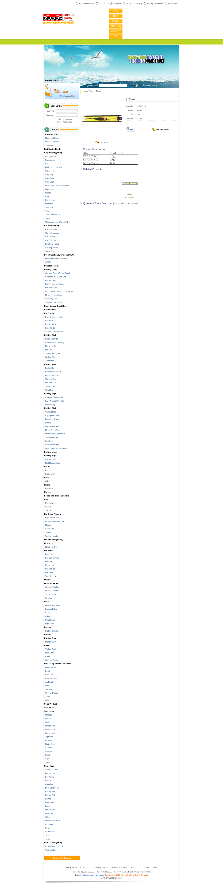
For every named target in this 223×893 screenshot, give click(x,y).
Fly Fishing (49, 313)
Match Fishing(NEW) (53, 540)
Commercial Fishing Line (55, 277)
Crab (46, 613)
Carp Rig (48, 174)
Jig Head (48, 682)
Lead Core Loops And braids (56, 185)
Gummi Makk (50, 733)
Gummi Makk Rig (52, 375)
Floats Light (49, 474)
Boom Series (50, 667)
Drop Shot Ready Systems (56, 258)
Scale (47, 828)
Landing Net (49, 328)
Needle (47, 193)
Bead (47, 671)
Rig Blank (48, 824)
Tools (47, 218)
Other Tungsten (51, 142)
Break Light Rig (51, 339)
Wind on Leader (51, 536)
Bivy (46, 164)
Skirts (47, 835)
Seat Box (48, 207)
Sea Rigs (48, 441)
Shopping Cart (69, 96)
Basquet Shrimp (51, 558)
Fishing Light (50, 452)
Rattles (47, 634)
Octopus (48, 740)
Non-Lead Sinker (52, 138)
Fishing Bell (49, 795)
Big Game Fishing (52, 514)
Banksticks (49, 160)
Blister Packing (51, 631)
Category (116, 21)
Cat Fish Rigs (50, 229)
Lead (46, 806)
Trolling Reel (50, 649)
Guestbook (173, 3)
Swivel (47, 532)
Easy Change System (54, 401)
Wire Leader (50, 850)
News (115, 16)
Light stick (49, 624)
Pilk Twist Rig (50, 383)
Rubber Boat (50, 638)
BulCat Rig (49, 368)
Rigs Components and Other (57, 664)
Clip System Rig (51, 415)
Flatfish (47, 423)
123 (45, 853)
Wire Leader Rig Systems (55, 448)
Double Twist (50, 726)
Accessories (50, 156)
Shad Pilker (49, 620)
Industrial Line (50, 288)
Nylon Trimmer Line (53, 295)
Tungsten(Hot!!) (51, 134)
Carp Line (48, 189)
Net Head (48, 572)
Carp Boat (49, 178)
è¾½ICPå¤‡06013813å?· (111, 878)
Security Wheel (51, 248)
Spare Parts (49, 251)
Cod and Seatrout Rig (53, 397)
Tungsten (48, 145)
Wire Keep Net (50, 576)
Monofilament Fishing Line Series (58, 291)
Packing (48, 627)
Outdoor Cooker (51, 587)
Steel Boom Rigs (51, 445)
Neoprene (48, 543)
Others (47, 580)
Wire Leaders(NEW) (53, 843)
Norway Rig (49, 404)
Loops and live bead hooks (56, 496)
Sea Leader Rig (51, 437)
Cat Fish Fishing (51, 226)
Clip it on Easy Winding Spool (57, 273)
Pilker (46, 602)
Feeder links (50, 324)
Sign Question (120, 203)
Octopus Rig (50, 379)
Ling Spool (49, 802)
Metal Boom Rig (51, 426)
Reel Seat (48, 653)
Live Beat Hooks (51, 244)
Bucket (47, 780)
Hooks (47, 485)
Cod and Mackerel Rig (54, 342)
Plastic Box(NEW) (52, 821)
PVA (46, 196)
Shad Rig (48, 390)
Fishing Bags (50, 456)
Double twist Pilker (52, 605)
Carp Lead (49, 182)
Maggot (48, 715)
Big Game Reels (51, 518)
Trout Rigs (49, 361)
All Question (133, 203)
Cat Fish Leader (51, 233)
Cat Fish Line (50, 240)
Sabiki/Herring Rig (52, 353)
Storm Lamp (50, 594)
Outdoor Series (51, 583)
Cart (115, 36)
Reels (46, 645)
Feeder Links (50, 310)
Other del (48, 813)
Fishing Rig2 (50, 364)
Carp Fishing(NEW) (53, 153)
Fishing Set (49, 791)
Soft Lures (49, 711)
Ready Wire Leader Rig (54, 434)
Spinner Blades (51, 693)
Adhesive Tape (51, 770)
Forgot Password (63, 122)
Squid (47, 759)
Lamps (47, 799)
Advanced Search (148, 86)
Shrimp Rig (49, 357)
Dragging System (52, 419)
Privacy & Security (134, 3)
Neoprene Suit (50, 547)
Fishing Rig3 (50, 394)
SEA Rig (48, 262)
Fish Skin (48, 675)
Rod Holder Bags (52, 463)
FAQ (67, 867)
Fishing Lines (50, 269)
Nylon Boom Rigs (52, 430)
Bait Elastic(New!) (52, 149)
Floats (47, 467)
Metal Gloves (50, 810)
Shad (47, 755)
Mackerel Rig (50, 346)
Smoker (48, 598)
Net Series (48, 550)
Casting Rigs (50, 412)
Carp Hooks (50, 171)
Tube (47, 211)
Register (68, 119)
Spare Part (49, 766)
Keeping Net (50, 565)
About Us (118, 3)
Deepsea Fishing (52, 266)
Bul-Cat (48, 718)
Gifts (46, 477)
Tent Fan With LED (52, 215)
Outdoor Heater (51, 591)
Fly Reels (48, 321)
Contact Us (104, 3)
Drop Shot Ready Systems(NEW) (59, 255)
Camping (48, 784)
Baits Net (48, 554)
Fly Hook (48, 488)
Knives (47, 492)
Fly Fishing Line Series (54, 284)
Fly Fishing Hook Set (53, 317)
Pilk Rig (48, 350)
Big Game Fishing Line (54, 521)
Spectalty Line (50, 299)
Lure (46, 499)
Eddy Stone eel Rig (52, 372)
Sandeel (48, 748)
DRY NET (49, 561)
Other (47, 700)
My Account (116, 31)
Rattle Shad (49, 744)
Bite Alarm (49, 777)
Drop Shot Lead (51, 788)
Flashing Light (50, 678)
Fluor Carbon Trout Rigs (55, 306)
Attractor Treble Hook (54, 331)
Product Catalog (151, 867)
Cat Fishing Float (52, 237)
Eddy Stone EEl (51, 729)
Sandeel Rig (49, 386)
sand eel (48, 751)
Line (46, 686)
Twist (47, 762)
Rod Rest (48, 204)
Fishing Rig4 (50, 408)
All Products (116, 26)
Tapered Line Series (53, 302)
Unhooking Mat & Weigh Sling (57, 222)
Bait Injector (49, 773)
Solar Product (50, 704)
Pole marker (50, 200)
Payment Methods (87, 3)
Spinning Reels (51, 660)
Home (115, 11)
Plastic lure (49, 503)
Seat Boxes (49, 707)
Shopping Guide (100, 867)
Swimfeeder (49, 832)
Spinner (48, 510)
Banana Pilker (50, 609)
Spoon (47, 507)
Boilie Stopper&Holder (54, 167)
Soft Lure (48, 689)
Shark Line (49, 529)
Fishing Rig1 (50, 335)
